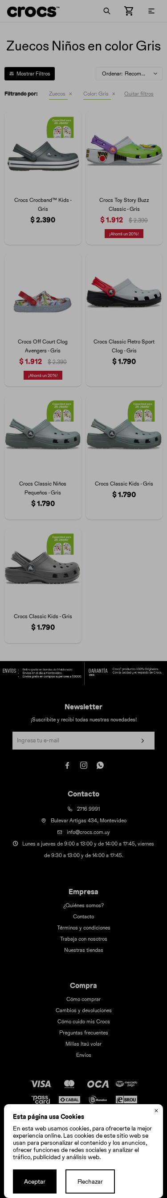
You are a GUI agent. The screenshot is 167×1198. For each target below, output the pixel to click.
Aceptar (34, 1181)
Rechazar (90, 1181)
